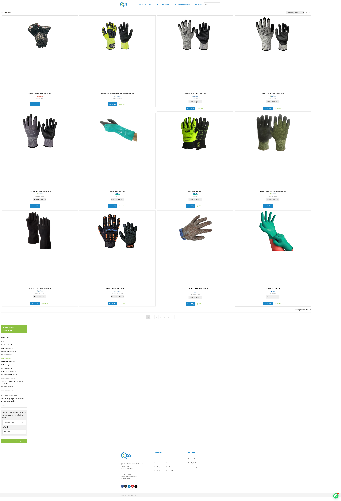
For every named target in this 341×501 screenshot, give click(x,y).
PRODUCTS (152, 4)
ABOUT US (142, 4)
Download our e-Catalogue (14, 441)
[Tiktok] (135, 486)
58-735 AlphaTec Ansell (117, 191)
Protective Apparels (7, 365)
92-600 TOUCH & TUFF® (273, 289)
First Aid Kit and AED (7, 390)
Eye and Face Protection (8, 375)
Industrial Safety (6, 386)
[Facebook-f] (122, 486)
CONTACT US (198, 4)
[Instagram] (125, 486)
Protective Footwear (7, 371)
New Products (5, 345)
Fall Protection (5, 355)
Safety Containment (7, 378)
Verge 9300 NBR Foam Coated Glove (273, 93)
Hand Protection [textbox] (14, 422)
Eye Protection (5, 368)
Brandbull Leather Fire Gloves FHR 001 (39, 93)
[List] (309, 12)
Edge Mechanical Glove (195, 191)
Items (3, 341)
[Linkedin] (129, 486)
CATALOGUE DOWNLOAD (182, 4)
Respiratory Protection (7, 351)
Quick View (44, 104)
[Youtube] (132, 486)
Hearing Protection (6, 361)
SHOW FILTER (8, 12)
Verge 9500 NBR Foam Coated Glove (195, 93)
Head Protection (6, 348)
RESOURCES (165, 4)
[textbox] (14, 431)
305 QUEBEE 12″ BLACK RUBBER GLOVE (39, 289)
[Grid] (306, 12)
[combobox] (14, 422)
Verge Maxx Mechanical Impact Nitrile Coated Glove (117, 93)
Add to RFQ (35, 104)
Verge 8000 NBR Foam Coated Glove (40, 191)
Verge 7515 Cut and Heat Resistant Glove (273, 191)
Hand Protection (6, 358)
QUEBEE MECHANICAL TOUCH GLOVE (117, 289)
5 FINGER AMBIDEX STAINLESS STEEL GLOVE (195, 289)
